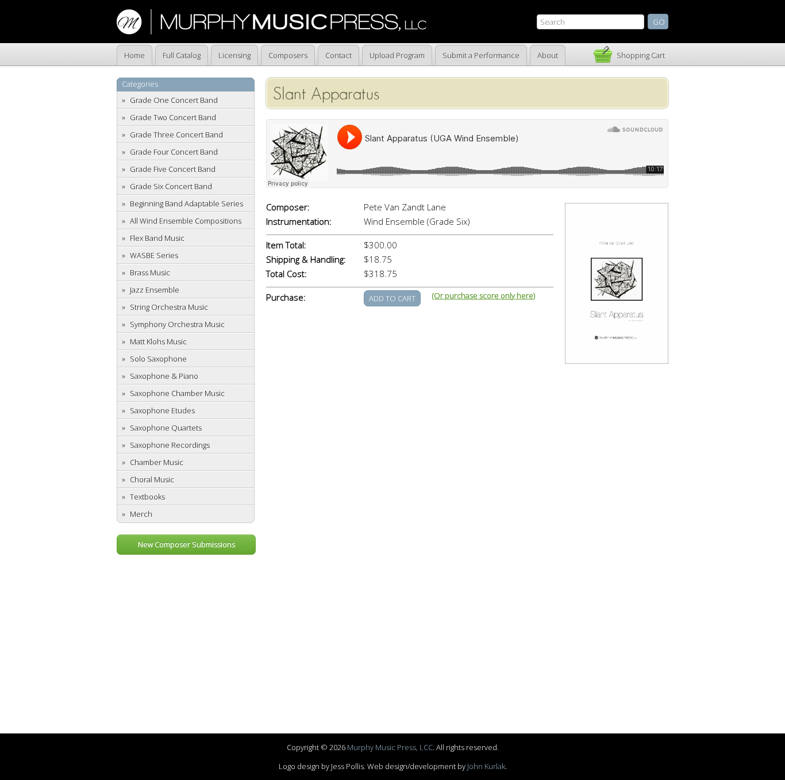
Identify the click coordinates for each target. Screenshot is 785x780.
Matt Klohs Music (158, 341)
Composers (287, 55)
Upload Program (397, 55)
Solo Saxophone (158, 359)
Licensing (234, 55)
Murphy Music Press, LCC (390, 747)
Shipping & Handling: (306, 259)
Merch (141, 514)
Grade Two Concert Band (173, 117)
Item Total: (286, 245)
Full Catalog (182, 55)
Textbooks (147, 496)
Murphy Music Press (271, 21)
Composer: (288, 207)
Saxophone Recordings (170, 445)
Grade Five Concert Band (173, 169)
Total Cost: (286, 274)
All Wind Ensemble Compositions (185, 221)
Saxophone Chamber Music (177, 393)
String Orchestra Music (169, 307)
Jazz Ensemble (154, 290)
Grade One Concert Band (174, 100)
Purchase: (286, 297)
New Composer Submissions (186, 544)
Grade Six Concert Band (171, 186)
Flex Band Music (157, 238)
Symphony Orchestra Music (177, 324)
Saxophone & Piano (164, 376)
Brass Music (150, 272)
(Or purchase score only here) (483, 295)
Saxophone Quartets (166, 427)
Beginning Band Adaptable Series (186, 203)
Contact (338, 55)
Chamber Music (156, 462)
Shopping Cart (641, 55)
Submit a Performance (481, 55)
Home (134, 55)
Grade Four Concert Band (174, 152)
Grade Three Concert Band (176, 134)
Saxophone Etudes (162, 410)
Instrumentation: (299, 221)
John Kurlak (486, 766)
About (547, 55)
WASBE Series (154, 255)
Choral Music (152, 479)
